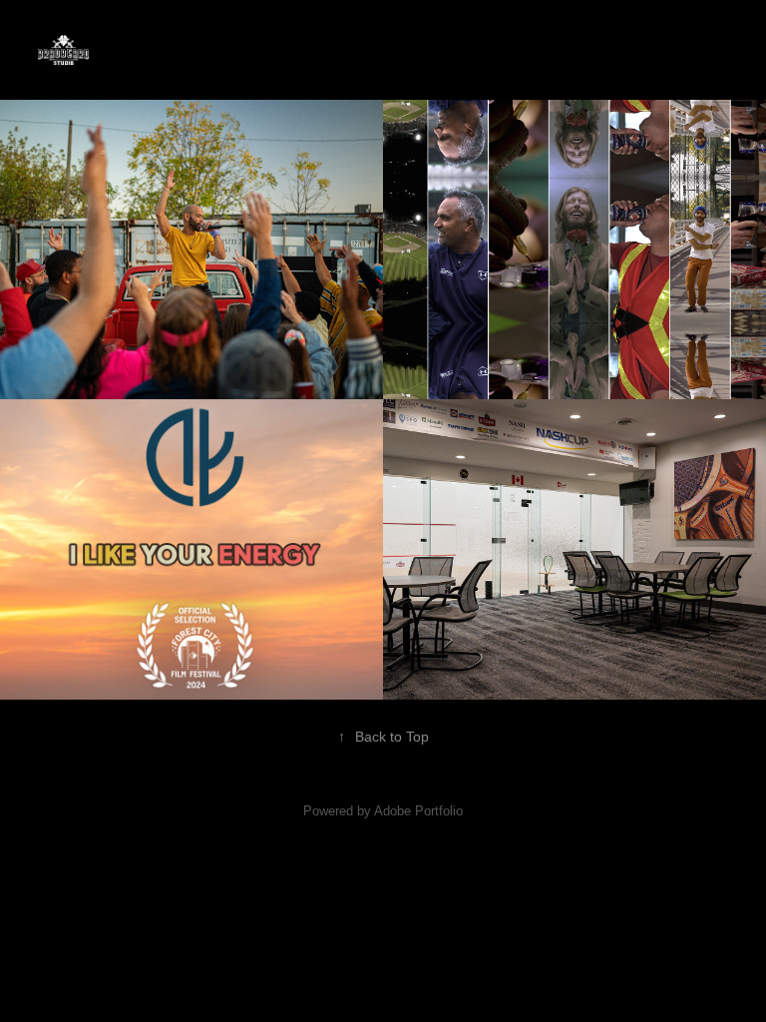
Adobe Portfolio (418, 810)
